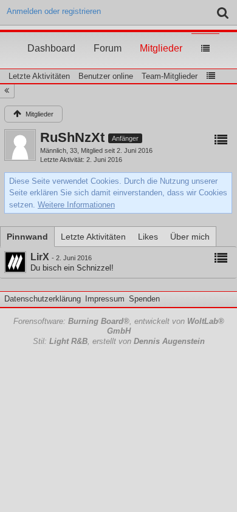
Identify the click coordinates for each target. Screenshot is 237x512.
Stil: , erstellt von (119, 341)
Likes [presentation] (148, 236)
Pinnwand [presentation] (27, 236)
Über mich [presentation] (190, 236)
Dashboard (51, 37)
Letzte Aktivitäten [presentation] (93, 236)
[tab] (27, 236)
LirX (39, 257)
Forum (107, 37)
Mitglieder (161, 37)
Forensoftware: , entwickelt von (118, 326)
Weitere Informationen (76, 204)
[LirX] (15, 262)
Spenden (144, 298)
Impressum (105, 298)
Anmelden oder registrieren (54, 11)
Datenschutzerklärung (42, 298)
